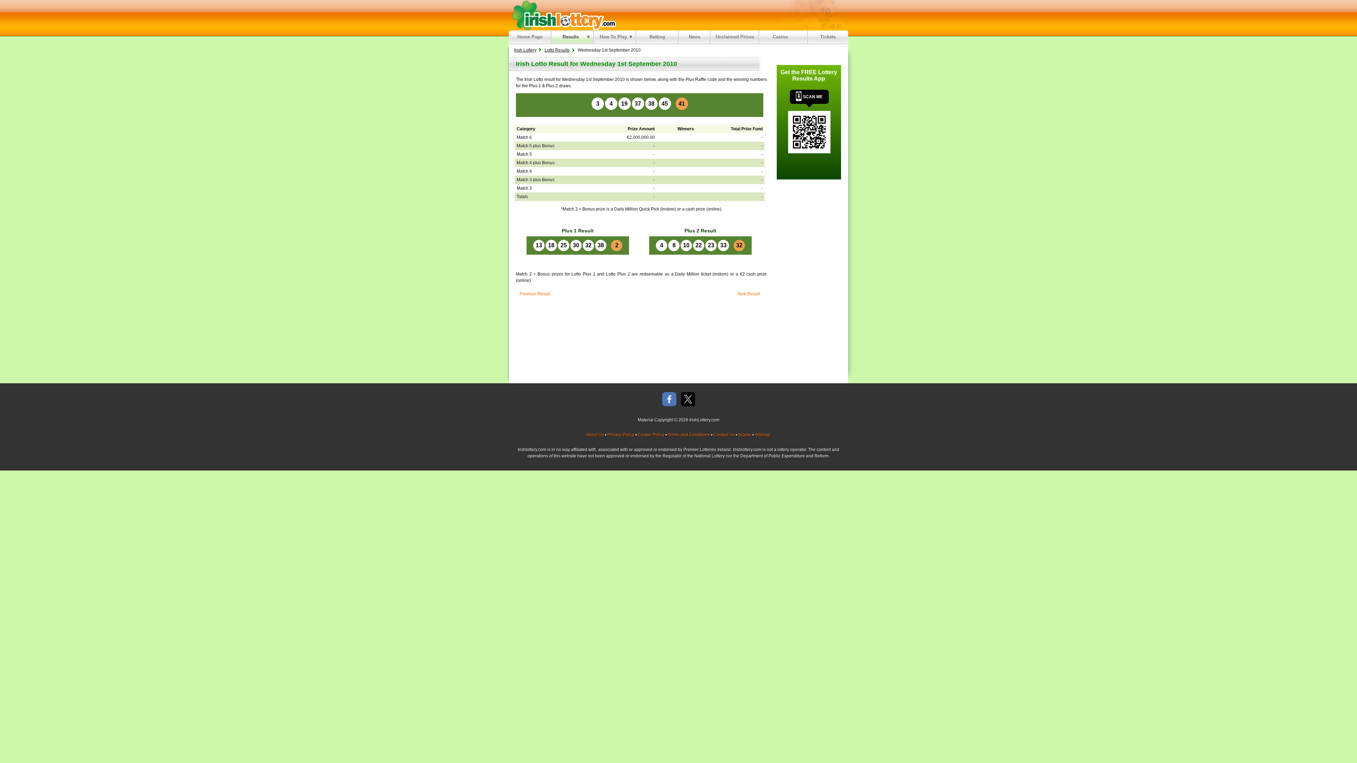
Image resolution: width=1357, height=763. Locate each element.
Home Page (529, 37)
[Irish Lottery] (563, 15)
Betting (657, 37)
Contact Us (724, 434)
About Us (595, 434)
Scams (744, 434)
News (694, 37)
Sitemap (763, 434)
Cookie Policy (651, 434)
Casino (782, 37)
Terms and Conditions (689, 434)
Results (571, 37)
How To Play (613, 37)
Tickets (828, 37)
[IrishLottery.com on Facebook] (669, 399)
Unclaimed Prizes (735, 37)
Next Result (749, 293)
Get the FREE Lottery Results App (809, 75)
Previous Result (534, 293)
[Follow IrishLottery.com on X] (688, 399)
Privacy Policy (620, 434)
